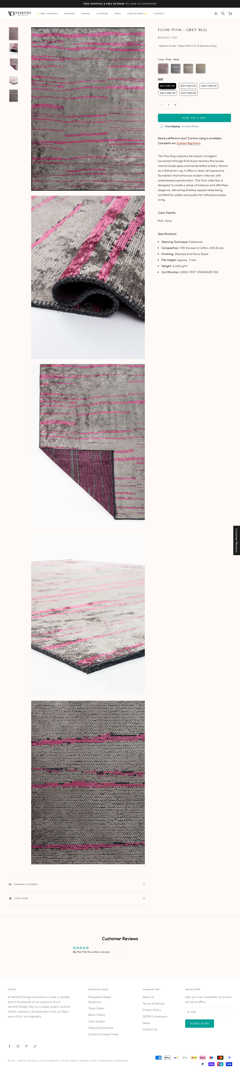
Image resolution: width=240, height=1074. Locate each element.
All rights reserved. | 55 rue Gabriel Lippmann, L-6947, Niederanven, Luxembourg (82, 1061)
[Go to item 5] (13, 95)
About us (148, 997)
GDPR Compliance (155, 1016)
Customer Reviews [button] (237, 540)
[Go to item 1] (13, 33)
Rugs (118, 13)
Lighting (102, 13)
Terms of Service (154, 1003)
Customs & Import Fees (103, 1034)
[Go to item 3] (13, 64)
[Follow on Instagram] (18, 1046)
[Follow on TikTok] (35, 1046)
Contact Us (150, 1029)
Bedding (69, 13)
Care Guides (96, 1021)
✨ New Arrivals (47, 13)
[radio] (163, 68)
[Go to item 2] (13, 49)
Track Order (96, 1008)
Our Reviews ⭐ (137, 13)
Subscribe (199, 1023)
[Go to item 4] (13, 80)
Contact (158, 13)
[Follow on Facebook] (9, 1046)
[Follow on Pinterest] (26, 1046)
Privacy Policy (152, 1010)
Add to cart (194, 118)
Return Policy (96, 1015)
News (146, 1023)
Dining (85, 13)
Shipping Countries (100, 1028)
